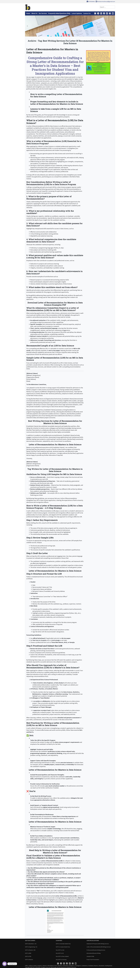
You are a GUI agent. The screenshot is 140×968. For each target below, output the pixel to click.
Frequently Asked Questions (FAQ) (59, 13)
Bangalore (71, 965)
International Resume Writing (94, 953)
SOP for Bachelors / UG (30, 943)
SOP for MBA (28, 953)
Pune (55, 965)
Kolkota (30, 965)
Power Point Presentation (93, 959)
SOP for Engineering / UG (31, 947)
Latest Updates (77, 13)
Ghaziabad (101, 965)
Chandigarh (78, 965)
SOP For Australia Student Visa (63, 943)
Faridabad (90, 965)
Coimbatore (84, 965)
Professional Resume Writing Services (96, 950)
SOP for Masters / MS (30, 950)
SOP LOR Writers (37, 967)
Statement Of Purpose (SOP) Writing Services (98, 943)
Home (28, 13)
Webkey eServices (71, 967)
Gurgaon (39, 965)
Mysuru (96, 965)
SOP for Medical (29, 959)
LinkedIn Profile (90, 956)
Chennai (44, 965)
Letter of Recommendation (64, 896)
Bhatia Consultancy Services (34, 904)
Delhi (26, 965)
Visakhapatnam (108, 965)
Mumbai (60, 965)
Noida (35, 965)
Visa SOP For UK (60, 953)
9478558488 (91, 1)
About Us (34, 13)
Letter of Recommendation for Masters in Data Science (52, 50)
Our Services (43, 13)
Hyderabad (65, 965)
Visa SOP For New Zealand (62, 956)
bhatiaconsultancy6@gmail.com (106, 1)
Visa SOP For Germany (61, 959)
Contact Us (87, 13)
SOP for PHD (28, 956)
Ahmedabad (50, 965)
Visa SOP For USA (60, 950)
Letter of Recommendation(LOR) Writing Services (99, 947)
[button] (27, 25)
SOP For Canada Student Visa (63, 947)
